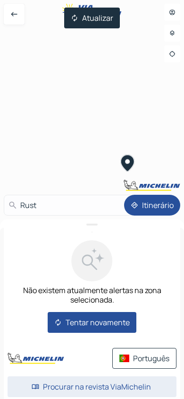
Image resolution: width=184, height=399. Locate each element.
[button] (128, 164)
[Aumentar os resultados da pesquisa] (92, 224)
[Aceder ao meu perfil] (172, 12)
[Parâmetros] (172, 33)
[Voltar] (14, 14)
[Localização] (172, 53)
